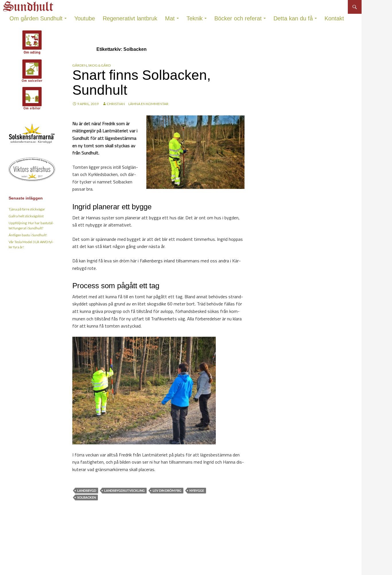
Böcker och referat (238, 18)
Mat (170, 18)
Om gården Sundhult (36, 18)
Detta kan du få (293, 18)
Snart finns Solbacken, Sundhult (141, 82)
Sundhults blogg (29, 4)
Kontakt (334, 18)
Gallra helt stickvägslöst (26, 216)
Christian (116, 104)
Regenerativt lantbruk (130, 18)
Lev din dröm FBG (167, 490)
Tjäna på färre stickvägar (27, 209)
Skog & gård (99, 65)
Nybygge (196, 490)
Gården (79, 65)
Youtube (84, 18)
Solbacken (86, 497)
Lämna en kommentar (148, 104)
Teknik (195, 18)
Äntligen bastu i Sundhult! (28, 235)
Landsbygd (86, 490)
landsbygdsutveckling (124, 490)
